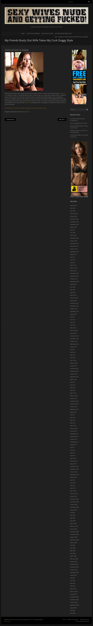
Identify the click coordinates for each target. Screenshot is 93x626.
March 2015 (73, 328)
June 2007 (72, 580)
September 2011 (74, 442)
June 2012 (72, 417)
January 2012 (73, 431)
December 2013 (74, 368)
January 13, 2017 (10, 50)
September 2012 (74, 409)
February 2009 (74, 526)
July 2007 (72, 578)
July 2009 (72, 512)
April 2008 (72, 553)
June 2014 (72, 352)
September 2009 (74, 507)
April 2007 (72, 586)
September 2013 (74, 377)
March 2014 (73, 360)
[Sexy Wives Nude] (46, 8)
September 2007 (74, 572)
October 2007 (73, 570)
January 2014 (73, 366)
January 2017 (73, 270)
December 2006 (74, 597)
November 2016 (74, 276)
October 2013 (73, 374)
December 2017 (74, 243)
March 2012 (73, 425)
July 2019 (72, 230)
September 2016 (74, 281)
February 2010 (74, 493)
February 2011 (74, 461)
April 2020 (72, 211)
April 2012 (72, 423)
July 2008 (72, 545)
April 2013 (72, 390)
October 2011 (73, 439)
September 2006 (74, 605)
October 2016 (73, 279)
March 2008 (73, 556)
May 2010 (72, 485)
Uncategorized (61, 36)
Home (23, 33)
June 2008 (72, 548)
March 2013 (73, 393)
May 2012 (72, 420)
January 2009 (73, 529)
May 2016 (72, 290)
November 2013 (74, 371)
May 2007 (72, 583)
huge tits (27, 102)
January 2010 (73, 496)
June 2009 (72, 515)
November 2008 (74, 534)
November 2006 (74, 599)
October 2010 (73, 472)
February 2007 (74, 591)
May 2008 (72, 551)
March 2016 (73, 295)
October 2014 (73, 341)
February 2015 (74, 330)
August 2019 (73, 227)
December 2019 (74, 219)
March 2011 (73, 458)
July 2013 (72, 382)
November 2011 (74, 436)
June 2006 (72, 613)
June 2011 (72, 450)
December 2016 (74, 273)
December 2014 (74, 336)
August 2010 (73, 477)
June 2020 (72, 208)
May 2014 (72, 355)
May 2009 (72, 518)
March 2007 (73, 589)
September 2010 (74, 474)
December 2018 (74, 238)
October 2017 (73, 249)
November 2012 (74, 404)
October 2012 (73, 406)
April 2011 (72, 455)
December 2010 (74, 466)
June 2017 (72, 260)
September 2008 (74, 540)
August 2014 (73, 347)
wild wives (27, 112)
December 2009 (74, 499)
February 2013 (74, 396)
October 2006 (73, 602)
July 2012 (72, 415)
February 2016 (74, 298)
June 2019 (72, 232)
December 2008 (74, 531)
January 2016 (73, 300)
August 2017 (73, 254)
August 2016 (73, 284)
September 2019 (74, 224)
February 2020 (74, 213)
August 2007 (73, 575)
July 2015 (72, 317)
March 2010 (73, 491)
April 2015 (72, 325)
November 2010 (74, 469)
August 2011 (73, 444)
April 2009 (72, 521)
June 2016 (72, 287)
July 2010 (72, 480)
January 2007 (73, 594)
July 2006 (72, 610)
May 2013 (72, 387)
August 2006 (73, 608)
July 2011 (72, 447)
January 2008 (73, 561)
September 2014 (74, 344)
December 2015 (74, 303)
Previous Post (10, 119)
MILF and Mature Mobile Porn (63, 33)
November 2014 (74, 338)
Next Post (61, 119)
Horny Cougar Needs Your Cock (78, 123)
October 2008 (73, 537)
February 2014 (74, 363)
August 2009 (73, 510)
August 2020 (73, 205)
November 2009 (74, 502)
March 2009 (73, 523)
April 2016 (72, 292)
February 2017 (74, 268)
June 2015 (72, 319)
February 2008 (74, 559)
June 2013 (72, 385)
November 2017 (74, 246)
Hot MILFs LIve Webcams (33, 33)
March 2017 (73, 265)
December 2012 (74, 401)
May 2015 (72, 322)
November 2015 (74, 306)
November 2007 (74, 567)
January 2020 (73, 216)
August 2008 (73, 542)
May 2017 (72, 262)
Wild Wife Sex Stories (47, 33)
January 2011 (73, 464)
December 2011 (74, 434)
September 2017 (74, 251)
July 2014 (72, 349)
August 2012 (73, 412)
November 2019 (74, 222)
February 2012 (74, 428)
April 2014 (72, 357)
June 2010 (72, 483)
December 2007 (74, 564)
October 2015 (73, 309)
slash (17, 50)
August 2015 (73, 314)
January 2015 (73, 333)
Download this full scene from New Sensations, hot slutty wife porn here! (25, 108)
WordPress (31, 619)
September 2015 (74, 311)
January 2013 (73, 398)
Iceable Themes (7, 621)
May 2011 (72, 453)
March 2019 (73, 235)
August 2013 (73, 379)
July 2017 (72, 257)
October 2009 (73, 504)
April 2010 (72, 488)
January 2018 (73, 241)
